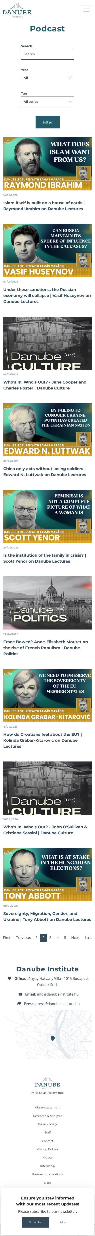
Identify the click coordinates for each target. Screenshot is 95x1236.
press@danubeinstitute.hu (57, 1003)
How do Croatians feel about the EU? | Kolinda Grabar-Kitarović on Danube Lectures (42, 740)
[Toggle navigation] (86, 10)
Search (26, 46)
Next (75, 938)
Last (88, 938)
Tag (24, 93)
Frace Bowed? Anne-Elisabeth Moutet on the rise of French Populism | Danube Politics (45, 647)
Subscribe (35, 1222)
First (7, 938)
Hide (63, 1222)
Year (24, 70)
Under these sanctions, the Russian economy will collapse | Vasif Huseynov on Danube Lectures (47, 295)
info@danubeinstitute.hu (58, 994)
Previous (23, 938)
